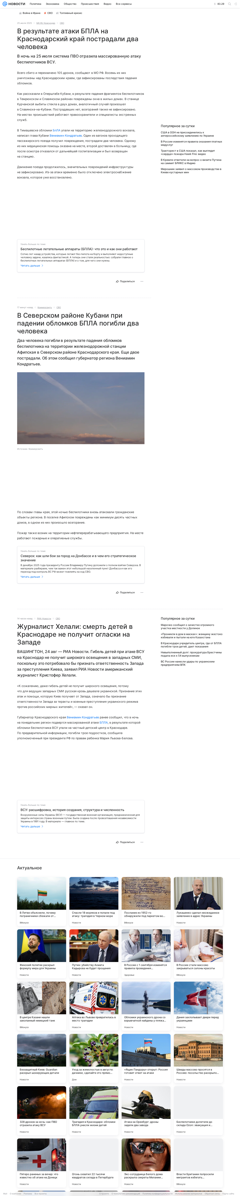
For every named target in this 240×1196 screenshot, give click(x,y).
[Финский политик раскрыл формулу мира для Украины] (41, 953)
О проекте (104, 1193)
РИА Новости (44, 618)
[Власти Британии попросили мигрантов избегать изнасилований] (198, 1163)
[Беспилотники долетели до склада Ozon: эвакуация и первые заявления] (198, 1110)
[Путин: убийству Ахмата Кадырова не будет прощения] (93, 953)
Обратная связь (212, 1193)
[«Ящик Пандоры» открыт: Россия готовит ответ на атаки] (146, 1058)
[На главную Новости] (16, 4)
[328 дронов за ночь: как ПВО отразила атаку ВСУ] (41, 1110)
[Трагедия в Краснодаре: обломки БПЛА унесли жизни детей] (93, 1110)
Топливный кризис (71, 13)
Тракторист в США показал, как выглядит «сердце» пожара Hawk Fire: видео (188, 152)
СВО (50, 13)
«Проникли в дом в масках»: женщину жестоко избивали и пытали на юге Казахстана (192, 635)
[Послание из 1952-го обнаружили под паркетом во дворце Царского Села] (146, 901)
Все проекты (41, 1193)
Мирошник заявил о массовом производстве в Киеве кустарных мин (191, 170)
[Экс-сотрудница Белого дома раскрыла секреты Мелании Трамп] (146, 1163)
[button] (80, 408)
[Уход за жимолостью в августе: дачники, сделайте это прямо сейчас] (93, 1058)
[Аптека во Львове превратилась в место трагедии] (93, 1006)
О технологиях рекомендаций (126, 1193)
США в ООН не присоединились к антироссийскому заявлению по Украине (187, 134)
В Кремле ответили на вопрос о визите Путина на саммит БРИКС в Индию (191, 161)
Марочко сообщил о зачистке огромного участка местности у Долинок (187, 626)
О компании (15, 1193)
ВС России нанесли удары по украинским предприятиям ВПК (188, 663)
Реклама (28, 1193)
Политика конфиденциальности (158, 1193)
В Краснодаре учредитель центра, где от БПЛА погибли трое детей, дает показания (191, 645)
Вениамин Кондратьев (66, 135)
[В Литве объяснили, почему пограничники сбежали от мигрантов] (41, 901)
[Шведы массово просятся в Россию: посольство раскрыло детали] (198, 1058)
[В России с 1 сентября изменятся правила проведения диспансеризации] (146, 953)
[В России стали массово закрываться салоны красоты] (198, 953)
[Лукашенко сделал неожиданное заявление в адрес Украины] (198, 901)
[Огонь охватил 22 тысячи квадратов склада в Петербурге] (93, 1163)
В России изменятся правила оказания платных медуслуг (191, 143)
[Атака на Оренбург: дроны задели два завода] (146, 1110)
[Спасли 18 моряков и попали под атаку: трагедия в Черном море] (93, 901)
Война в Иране (31, 13)
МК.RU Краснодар (45, 23)
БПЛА (104, 722)
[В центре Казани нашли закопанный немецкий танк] (41, 1006)
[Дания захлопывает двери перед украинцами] (198, 1006)
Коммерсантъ (45, 307)
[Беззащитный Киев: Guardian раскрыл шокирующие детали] (41, 1058)
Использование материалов (188, 1193)
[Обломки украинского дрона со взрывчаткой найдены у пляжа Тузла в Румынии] (146, 1006)
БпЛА (56, 130)
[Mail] (5, 4)
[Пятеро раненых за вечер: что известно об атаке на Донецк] (41, 1163)
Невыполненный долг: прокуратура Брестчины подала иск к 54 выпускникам (191, 654)
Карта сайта (228, 1193)
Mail (5, 1193)
